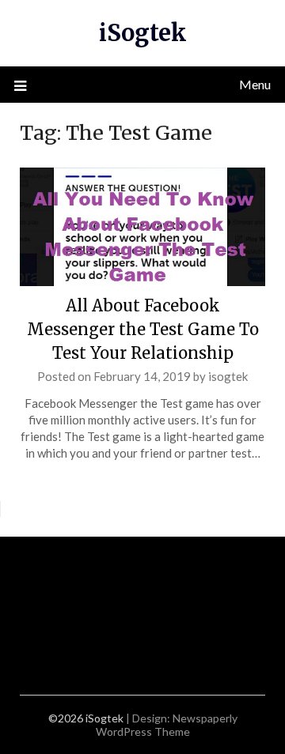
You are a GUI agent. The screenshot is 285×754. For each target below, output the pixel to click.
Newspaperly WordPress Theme (167, 724)
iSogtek (143, 32)
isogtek (228, 376)
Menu (255, 84)
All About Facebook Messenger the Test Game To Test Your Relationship (143, 329)
